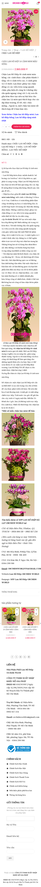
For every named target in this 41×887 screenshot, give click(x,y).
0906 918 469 (19, 555)
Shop (16, 50)
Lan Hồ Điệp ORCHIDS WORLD (24, 574)
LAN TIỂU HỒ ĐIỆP (18, 150)
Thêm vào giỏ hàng (21, 127)
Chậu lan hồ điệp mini (23, 114)
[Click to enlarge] (5, 42)
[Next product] (38, 57)
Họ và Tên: (11, 824)
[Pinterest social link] (16, 154)
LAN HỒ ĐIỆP (27, 50)
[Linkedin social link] (19, 154)
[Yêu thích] (17, 610)
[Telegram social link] (21, 154)
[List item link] (20, 763)
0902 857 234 (31, 531)
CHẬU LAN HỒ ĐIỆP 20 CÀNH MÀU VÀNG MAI (10, 629)
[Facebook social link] (11, 154)
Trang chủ (6, 50)
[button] (17, 614)
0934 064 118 (17, 531)
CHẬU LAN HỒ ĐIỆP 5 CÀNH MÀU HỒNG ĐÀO (30, 629)
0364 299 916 (8, 563)
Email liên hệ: (13, 836)
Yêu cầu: (11, 847)
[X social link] (13, 154)
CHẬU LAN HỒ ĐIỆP (11, 53)
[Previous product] (34, 57)
